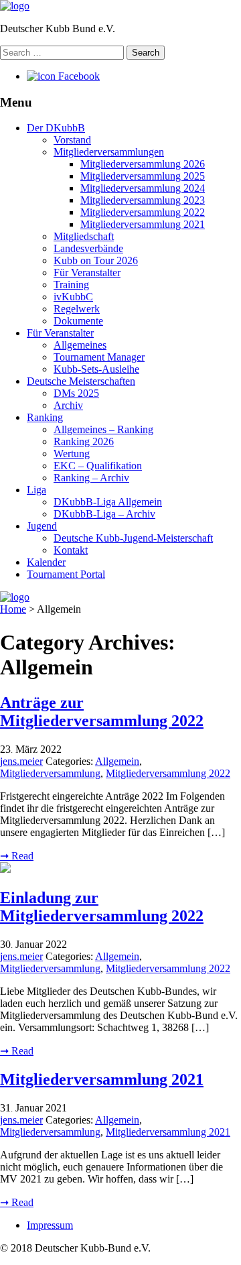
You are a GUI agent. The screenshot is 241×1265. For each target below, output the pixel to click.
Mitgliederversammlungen (109, 152)
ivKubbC (73, 296)
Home (13, 609)
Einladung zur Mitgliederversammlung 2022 (102, 906)
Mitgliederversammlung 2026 (142, 164)
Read (16, 855)
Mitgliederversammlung (50, 773)
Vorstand (72, 139)
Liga (36, 489)
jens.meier (21, 761)
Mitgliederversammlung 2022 (142, 212)
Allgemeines (80, 345)
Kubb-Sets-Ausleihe (96, 369)
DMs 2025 (76, 393)
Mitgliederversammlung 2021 (142, 224)
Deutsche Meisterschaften (81, 381)
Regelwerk (77, 308)
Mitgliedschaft (84, 236)
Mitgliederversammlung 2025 (142, 176)
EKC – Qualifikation (98, 465)
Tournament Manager (99, 357)
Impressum (50, 1225)
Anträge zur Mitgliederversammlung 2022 (102, 711)
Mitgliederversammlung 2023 (142, 200)
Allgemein (117, 761)
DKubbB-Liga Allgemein (108, 501)
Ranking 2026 (84, 441)
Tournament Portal (66, 574)
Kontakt (71, 550)
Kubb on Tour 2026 (96, 260)
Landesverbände (88, 248)
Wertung (72, 453)
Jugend (42, 526)
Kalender (46, 562)
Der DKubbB (56, 127)
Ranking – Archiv (91, 477)
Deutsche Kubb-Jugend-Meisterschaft (133, 538)
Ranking (45, 417)
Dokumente (78, 320)
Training (71, 284)
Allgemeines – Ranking (103, 429)
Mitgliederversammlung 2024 (142, 188)
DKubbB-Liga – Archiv (104, 514)
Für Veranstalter (87, 272)
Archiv (68, 405)
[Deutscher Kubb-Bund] (14, 5)
